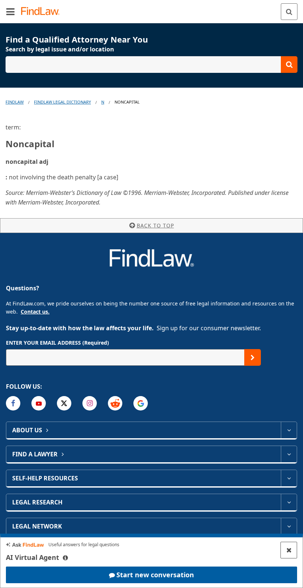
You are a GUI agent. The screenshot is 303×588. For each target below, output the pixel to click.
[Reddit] (115, 403)
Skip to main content (152, 8)
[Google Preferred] (140, 403)
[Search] (289, 11)
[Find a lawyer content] (289, 454)
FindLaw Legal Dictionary (62, 102)
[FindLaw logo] (43, 11)
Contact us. (35, 311)
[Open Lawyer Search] (151, 64)
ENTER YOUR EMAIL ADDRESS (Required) (57, 342)
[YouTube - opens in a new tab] (38, 403)
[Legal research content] (289, 502)
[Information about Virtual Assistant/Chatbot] (65, 558)
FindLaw (15, 102)
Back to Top (155, 225)
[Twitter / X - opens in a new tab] (64, 403)
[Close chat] (288, 550)
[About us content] (289, 430)
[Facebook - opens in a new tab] (13, 403)
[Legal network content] (289, 526)
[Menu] (10, 11)
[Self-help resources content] (289, 478)
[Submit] (252, 357)
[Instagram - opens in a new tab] (89, 403)
